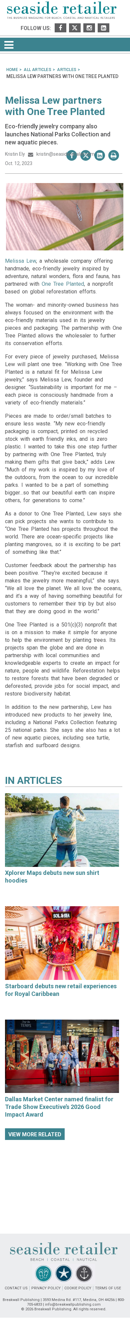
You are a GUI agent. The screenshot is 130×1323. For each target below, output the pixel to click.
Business (15, 1122)
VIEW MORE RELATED (34, 1135)
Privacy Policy (46, 1288)
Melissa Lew (20, 261)
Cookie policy (77, 1288)
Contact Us (16, 1288)
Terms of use (108, 1288)
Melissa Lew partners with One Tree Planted (55, 105)
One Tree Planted (63, 284)
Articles (39, 780)
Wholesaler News (24, 888)
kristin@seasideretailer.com (64, 154)
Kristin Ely (15, 154)
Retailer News (20, 1002)
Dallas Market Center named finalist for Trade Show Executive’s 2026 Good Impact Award (59, 1107)
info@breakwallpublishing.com (73, 1304)
